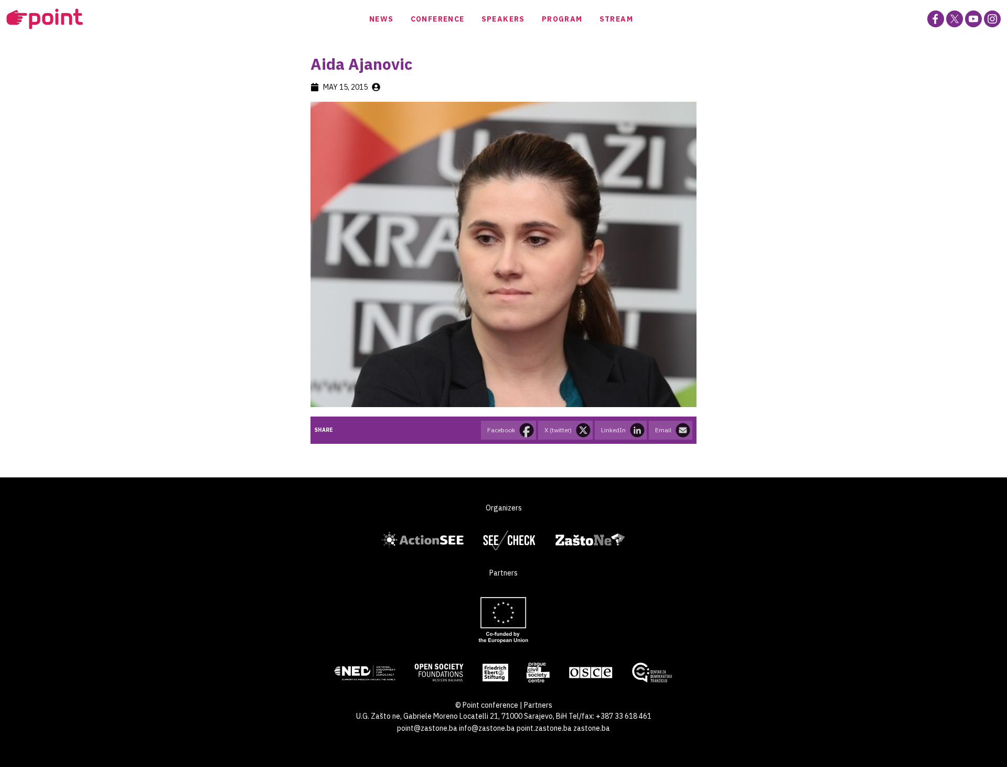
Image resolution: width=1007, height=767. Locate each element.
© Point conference (486, 705)
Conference (438, 19)
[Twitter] (954, 18)
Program (562, 19)
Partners (538, 705)
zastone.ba (591, 728)
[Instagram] (992, 18)
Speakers (503, 19)
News (381, 19)
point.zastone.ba (544, 728)
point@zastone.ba (427, 728)
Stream (616, 19)
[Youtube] (973, 18)
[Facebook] (935, 18)
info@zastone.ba (487, 728)
